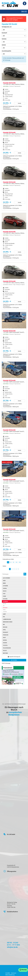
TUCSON (5, 611)
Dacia (4, 591)
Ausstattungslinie (6, 51)
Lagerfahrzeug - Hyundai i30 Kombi (14, 87)
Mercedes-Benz (7, 621)
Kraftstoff (4, 33)
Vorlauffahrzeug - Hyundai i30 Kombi (14, 286)
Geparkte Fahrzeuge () (14, 656)
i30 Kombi (5, 607)
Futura (5, 598)
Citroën (5, 585)
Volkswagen (7, 648)
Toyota (5, 645)
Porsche (5, 635)
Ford (4, 596)
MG (4, 624)
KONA (4, 609)
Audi (4, 580)
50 (13, 562)
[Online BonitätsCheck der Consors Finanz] (13, 675)
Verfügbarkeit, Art (6, 27)
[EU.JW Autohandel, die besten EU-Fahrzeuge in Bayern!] (10, 4)
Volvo (5, 650)
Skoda (5, 640)
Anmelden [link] (14, 660)
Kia (4, 616)
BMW (4, 583)
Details (19, 103)
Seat (4, 637)
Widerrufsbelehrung (9, 974)
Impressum (13, 973)
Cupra (5, 588)
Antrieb (4, 45)
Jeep (4, 614)
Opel (4, 629)
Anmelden (7, 973)
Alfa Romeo (6, 578)
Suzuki (5, 642)
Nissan (5, 627)
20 (10, 562)
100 (16, 562)
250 (20, 562)
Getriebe (4, 39)
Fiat (4, 593)
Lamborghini (7, 619)
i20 (3, 605)
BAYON (4, 603)
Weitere (5, 653)
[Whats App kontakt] (23, 970)
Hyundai (5, 601)
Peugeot (5, 632)
